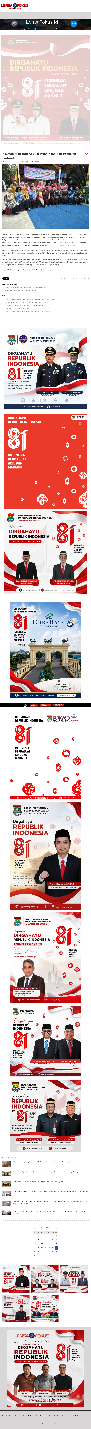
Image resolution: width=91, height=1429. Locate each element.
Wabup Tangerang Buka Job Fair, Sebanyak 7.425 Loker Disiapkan (25, 287)
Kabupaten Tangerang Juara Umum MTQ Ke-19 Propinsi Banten (24, 305)
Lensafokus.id (35, 1423)
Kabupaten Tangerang (22, 270)
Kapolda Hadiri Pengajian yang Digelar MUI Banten (20, 290)
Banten (36, 162)
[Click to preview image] (45, 197)
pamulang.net (59, 1423)
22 (53, 1248)
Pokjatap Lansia (44, 270)
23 (56, 1248)
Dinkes (10, 270)
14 (49, 1243)
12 (42, 1243)
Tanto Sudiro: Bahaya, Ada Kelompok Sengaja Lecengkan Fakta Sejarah (38, 1182)
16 (56, 1243)
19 (42, 1248)
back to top (85, 316)
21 (49, 1248)
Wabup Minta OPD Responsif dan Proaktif (17, 308)
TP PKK (34, 270)
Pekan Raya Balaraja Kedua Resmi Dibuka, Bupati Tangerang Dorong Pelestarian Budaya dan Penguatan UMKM (49, 1212)
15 (53, 1243)
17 (35, 1248)
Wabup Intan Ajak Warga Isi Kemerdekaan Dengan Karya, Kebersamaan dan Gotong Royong (45, 1172)
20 (45, 1248)
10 (35, 1243)
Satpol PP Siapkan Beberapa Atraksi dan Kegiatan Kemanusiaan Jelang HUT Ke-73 (30, 299)
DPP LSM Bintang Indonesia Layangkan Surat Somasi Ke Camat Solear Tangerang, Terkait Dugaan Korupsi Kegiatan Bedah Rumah (50, 1202)
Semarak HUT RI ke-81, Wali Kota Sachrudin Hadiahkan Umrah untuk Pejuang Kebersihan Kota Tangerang (51, 1191)
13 (45, 1243)
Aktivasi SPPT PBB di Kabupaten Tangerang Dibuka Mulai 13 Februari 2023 (27, 302)
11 (38, 1243)
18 (38, 1248)
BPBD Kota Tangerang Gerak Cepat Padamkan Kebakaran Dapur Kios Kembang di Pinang (44, 1162)
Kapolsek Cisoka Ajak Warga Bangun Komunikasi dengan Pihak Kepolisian (27, 311)
